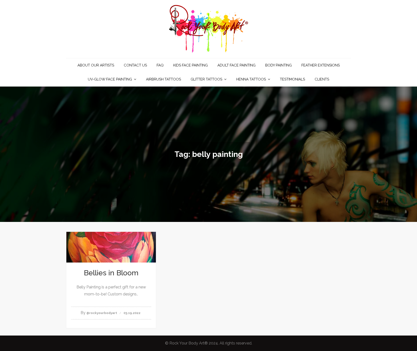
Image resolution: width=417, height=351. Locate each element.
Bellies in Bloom (111, 273)
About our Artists (95, 65)
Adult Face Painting (236, 65)
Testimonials (292, 79)
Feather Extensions (320, 65)
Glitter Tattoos (206, 79)
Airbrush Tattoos (163, 79)
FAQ (160, 65)
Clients (322, 79)
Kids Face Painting (190, 65)
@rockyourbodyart (101, 313)
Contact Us (135, 65)
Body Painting (278, 65)
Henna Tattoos (251, 79)
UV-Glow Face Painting (110, 79)
